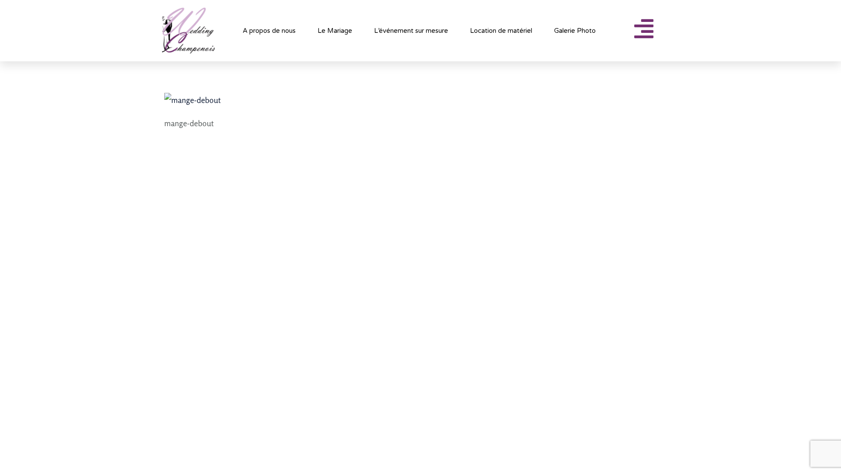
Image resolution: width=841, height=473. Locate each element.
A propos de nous (269, 31)
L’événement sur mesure (411, 31)
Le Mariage (335, 31)
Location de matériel (501, 31)
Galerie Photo (575, 31)
